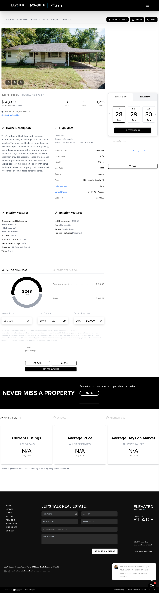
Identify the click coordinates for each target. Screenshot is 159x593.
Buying (9, 513)
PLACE (56, 567)
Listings (9, 509)
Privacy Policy (119, 590)
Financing (10, 520)
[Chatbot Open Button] (152, 586)
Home (8, 506)
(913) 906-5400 (145, 551)
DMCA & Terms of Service (137, 590)
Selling (9, 516)
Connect (10, 531)
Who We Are (11, 527)
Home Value (11, 524)
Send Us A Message (105, 551)
